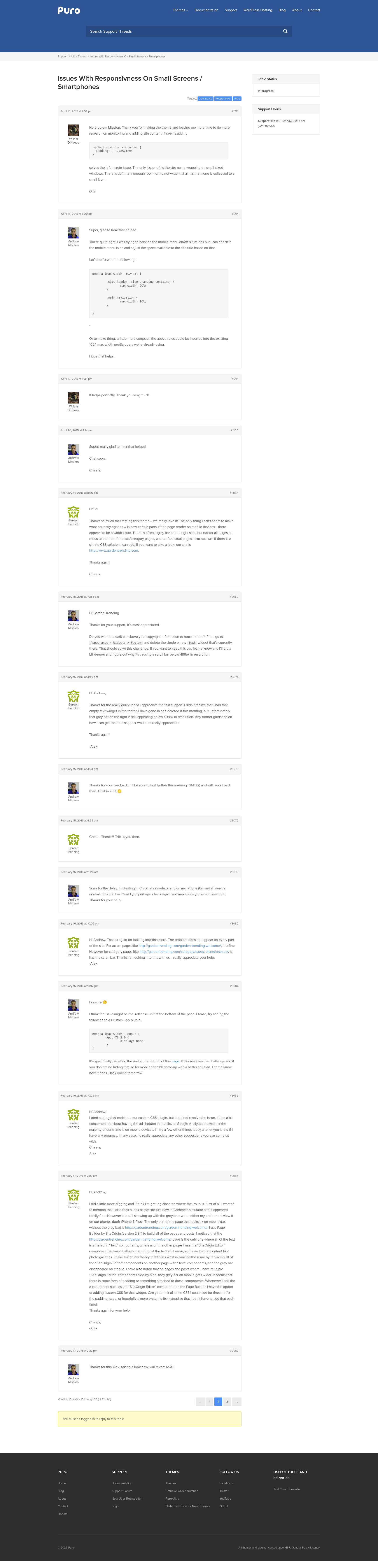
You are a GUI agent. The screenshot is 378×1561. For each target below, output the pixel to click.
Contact (314, 10)
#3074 (234, 677)
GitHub (224, 1506)
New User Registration (127, 1499)
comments (205, 98)
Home (62, 1483)
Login (115, 1506)
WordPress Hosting (257, 10)
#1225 (234, 430)
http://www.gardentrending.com (113, 550)
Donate (63, 1514)
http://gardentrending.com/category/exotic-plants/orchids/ (184, 951)
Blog (282, 10)
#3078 (234, 872)
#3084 (234, 986)
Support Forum (122, 1491)
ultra (237, 98)
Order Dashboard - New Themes (188, 1506)
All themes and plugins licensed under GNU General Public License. (279, 1547)
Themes (179, 10)
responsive (223, 98)
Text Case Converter (287, 1489)
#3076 (234, 820)
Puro (71, 1547)
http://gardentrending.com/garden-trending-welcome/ (180, 946)
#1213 (235, 111)
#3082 (234, 923)
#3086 (234, 1176)
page (175, 1061)
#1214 (235, 214)
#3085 (234, 1095)
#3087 (234, 1351)
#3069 (234, 597)
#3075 (234, 769)
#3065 (234, 493)
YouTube (225, 1499)
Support (231, 10)
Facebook (226, 1483)
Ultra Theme (78, 56)
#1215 (234, 379)
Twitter (224, 1491)
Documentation (206, 10)
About (297, 10)
